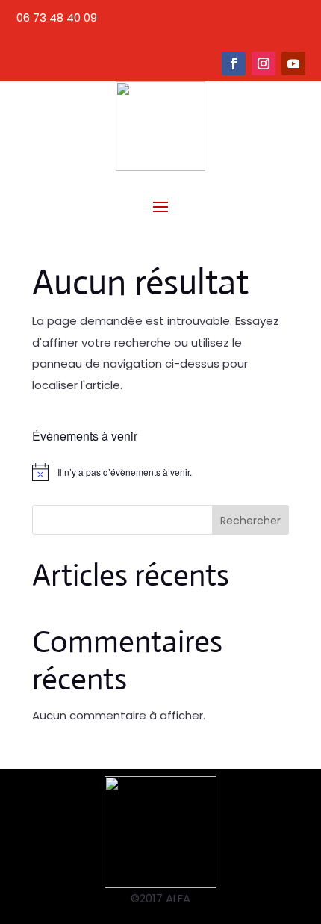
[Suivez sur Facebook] (234, 63)
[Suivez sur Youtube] (293, 63)
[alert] (160, 472)
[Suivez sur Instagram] (263, 63)
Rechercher (250, 520)
